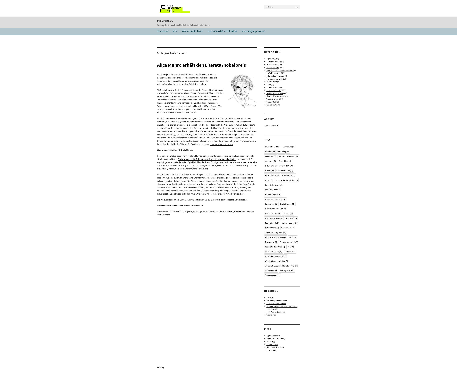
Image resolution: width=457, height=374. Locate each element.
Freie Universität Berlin (275, 199)
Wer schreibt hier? (192, 31)
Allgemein (188, 211)
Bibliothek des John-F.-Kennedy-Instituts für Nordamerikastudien (207, 159)
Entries (270, 341)
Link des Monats (272, 213)
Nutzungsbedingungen (275, 347)
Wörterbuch (271, 270)
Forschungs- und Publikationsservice (280, 70)
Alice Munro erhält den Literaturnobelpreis (201, 65)
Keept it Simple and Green (276, 303)
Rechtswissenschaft (289, 242)
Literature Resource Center (241, 162)
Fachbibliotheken (272, 67)
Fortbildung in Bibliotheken (276, 300)
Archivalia (269, 297)
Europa (269, 180)
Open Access (287, 228)
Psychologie (271, 242)
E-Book (269, 170)
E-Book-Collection (284, 170)
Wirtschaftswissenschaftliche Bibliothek (281, 266)
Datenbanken (271, 64)
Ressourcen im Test (273, 90)
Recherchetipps (272, 87)
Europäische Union (274, 185)
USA (290, 247)
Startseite (162, 31)
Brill (281, 156)
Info (175, 31)
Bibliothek (270, 156)
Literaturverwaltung (274, 218)
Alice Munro (213, 211)
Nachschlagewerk (290, 223)
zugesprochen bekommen (221, 144)
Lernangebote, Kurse (274, 79)
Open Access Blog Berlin (275, 312)
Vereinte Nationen (273, 251)
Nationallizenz (272, 228)
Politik (292, 237)
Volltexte (290, 251)
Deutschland (285, 161)
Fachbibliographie (273, 190)
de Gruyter (270, 161)
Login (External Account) (275, 338)
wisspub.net (271, 315)
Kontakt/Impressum (253, 31)
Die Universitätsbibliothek (222, 31)
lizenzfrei (291, 218)
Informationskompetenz (275, 209)
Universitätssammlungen (275, 96)
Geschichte (271, 204)
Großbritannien (287, 204)
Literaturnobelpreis (226, 211)
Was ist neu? (271, 105)
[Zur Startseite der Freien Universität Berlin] (177, 8)
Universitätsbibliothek (274, 93)
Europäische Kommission (287, 180)
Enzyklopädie (288, 175)
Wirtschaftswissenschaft (275, 256)
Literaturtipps (239, 211)
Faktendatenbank (273, 194)
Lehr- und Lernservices (275, 76)
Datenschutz (271, 350)
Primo (268, 84)
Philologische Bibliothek (275, 237)
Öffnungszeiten (272, 275)
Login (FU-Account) (273, 336)
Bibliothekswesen (273, 61)
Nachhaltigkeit (272, 223)
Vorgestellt (270, 102)
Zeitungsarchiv (287, 270)
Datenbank (292, 156)
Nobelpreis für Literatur (171, 74)
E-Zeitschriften (272, 175)
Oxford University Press (275, 232)
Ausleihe (270, 151)
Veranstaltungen (272, 99)
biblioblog (165, 20)
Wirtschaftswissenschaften (276, 261)
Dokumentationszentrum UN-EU (279, 166)
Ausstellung (283, 151)
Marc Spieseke (162, 211)
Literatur (288, 213)
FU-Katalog (171, 155)
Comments (272, 344)
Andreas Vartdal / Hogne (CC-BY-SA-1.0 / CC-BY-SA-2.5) (184, 205)
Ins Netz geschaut (200, 211)
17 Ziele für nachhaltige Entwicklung (280, 147)
